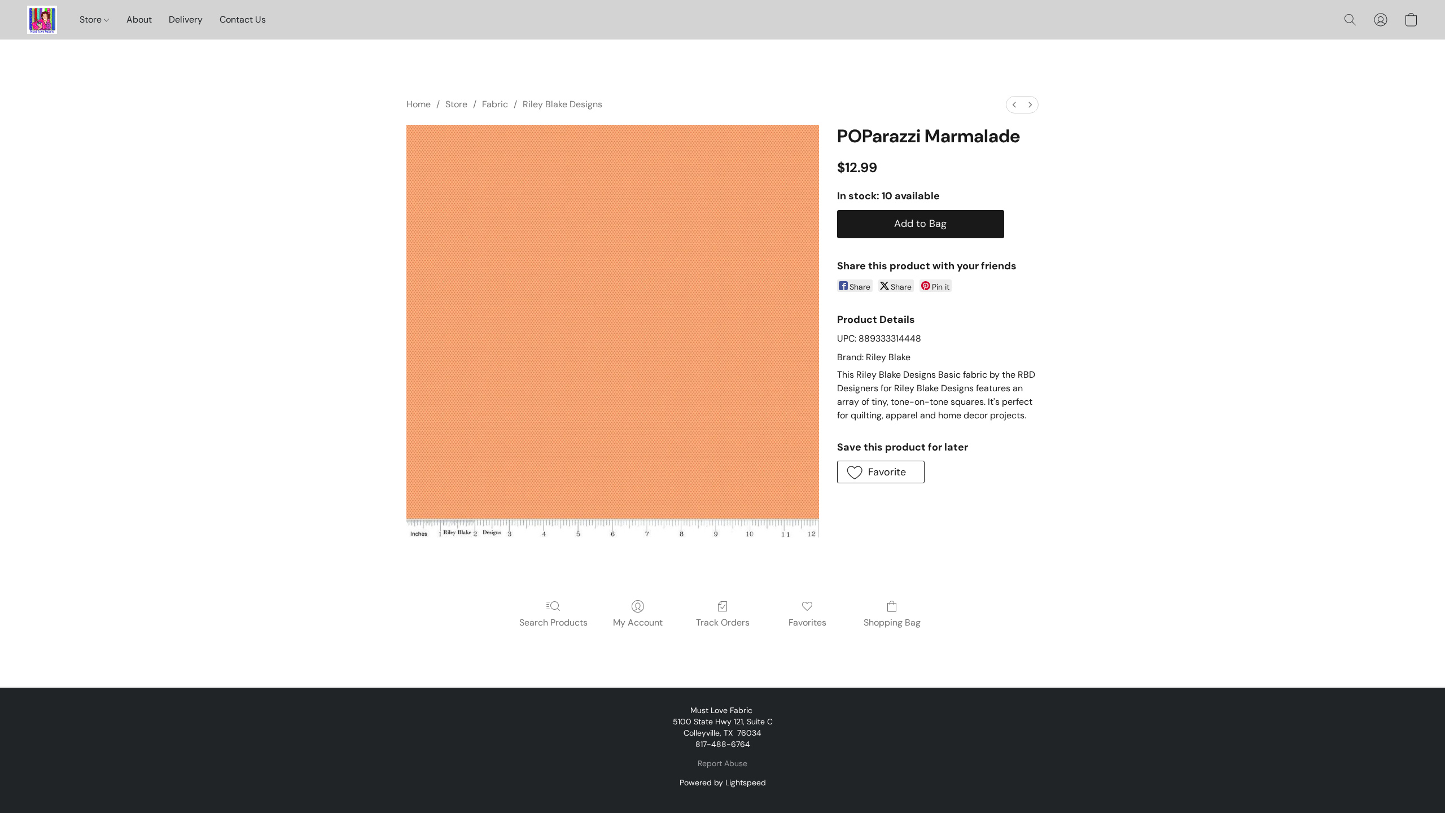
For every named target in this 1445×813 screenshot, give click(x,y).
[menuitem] (1014, 105)
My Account (638, 622)
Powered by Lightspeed (723, 782)
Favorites (807, 622)
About (139, 19)
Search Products (553, 622)
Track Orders (723, 622)
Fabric (495, 104)
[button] (42, 20)
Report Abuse (722, 763)
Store (92, 19)
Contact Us (243, 19)
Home (418, 104)
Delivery (186, 19)
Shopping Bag (892, 622)
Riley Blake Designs (562, 104)
